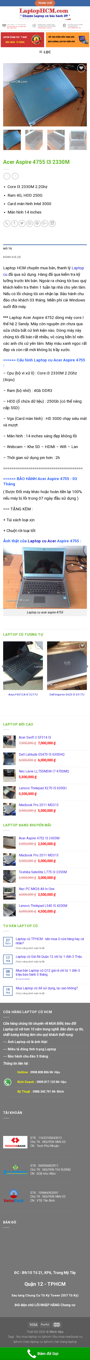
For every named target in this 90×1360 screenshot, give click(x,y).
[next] (80, 94)
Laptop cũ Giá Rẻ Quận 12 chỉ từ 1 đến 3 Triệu (49, 957)
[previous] (10, 94)
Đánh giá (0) (12, 257)
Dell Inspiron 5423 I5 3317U (67, 694)
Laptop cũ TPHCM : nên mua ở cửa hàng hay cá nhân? (50, 941)
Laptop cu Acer (42, 541)
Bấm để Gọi (47, 1353)
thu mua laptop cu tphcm (33, 1337)
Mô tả (7, 248)
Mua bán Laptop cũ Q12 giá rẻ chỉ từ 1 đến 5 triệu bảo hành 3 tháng (48, 973)
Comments (23, 979)
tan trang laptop (66, 1342)
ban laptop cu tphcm (38, 1342)
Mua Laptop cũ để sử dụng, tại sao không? (47, 988)
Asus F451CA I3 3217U (23, 694)
